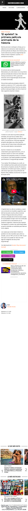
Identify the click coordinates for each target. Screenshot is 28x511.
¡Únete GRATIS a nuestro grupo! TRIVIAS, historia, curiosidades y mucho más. (18, 64)
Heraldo (14, 245)
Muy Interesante (21, 245)
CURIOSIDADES (21, 7)
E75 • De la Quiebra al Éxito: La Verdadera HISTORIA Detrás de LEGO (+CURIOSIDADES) (13, 500)
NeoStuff (3, 247)
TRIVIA (4, 7)
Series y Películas (5, 32)
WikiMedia (20, 131)
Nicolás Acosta (11, 307)
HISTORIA (11, 7)
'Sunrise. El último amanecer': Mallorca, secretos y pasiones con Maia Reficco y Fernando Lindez (13, 470)
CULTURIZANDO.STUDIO (18, 505)
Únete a (7, 252)
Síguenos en (8, 256)
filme (22, 54)
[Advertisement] (14, 380)
